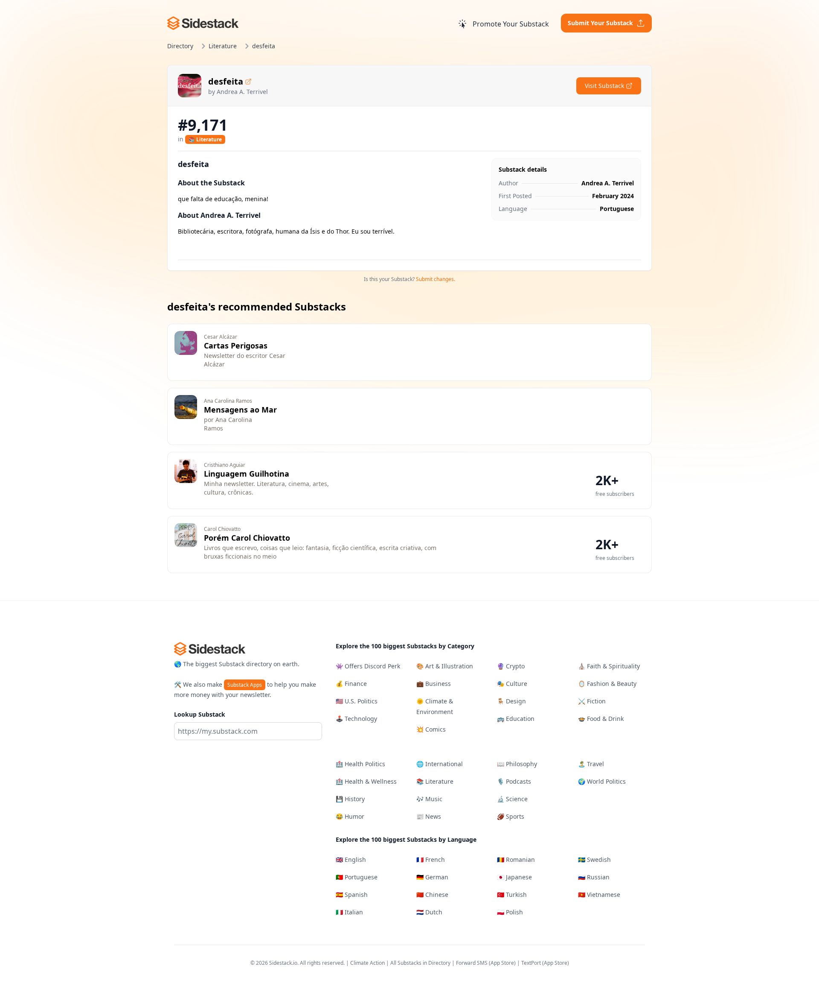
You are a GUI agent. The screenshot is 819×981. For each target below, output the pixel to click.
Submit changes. (435, 279)
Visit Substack (604, 86)
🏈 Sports (510, 816)
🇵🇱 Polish (510, 912)
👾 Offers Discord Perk (368, 666)
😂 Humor (350, 816)
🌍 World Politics (602, 781)
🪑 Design (511, 701)
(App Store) (503, 962)
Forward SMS (472, 962)
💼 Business (433, 683)
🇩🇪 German (432, 877)
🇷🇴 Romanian (516, 859)
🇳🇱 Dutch (429, 912)
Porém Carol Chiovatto (247, 538)
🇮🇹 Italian (349, 912)
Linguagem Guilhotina (246, 474)
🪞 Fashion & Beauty (607, 683)
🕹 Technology (356, 719)
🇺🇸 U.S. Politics (357, 701)
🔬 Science (512, 799)
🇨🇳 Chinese (432, 894)
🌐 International (439, 764)
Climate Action (367, 962)
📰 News (428, 816)
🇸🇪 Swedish (594, 859)
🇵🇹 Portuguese (357, 877)
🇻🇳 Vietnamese (599, 894)
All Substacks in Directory (420, 962)
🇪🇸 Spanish (352, 894)
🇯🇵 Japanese (514, 877)
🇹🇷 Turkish (512, 894)
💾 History (350, 799)
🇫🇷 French (430, 859)
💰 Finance (351, 683)
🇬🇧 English (351, 859)
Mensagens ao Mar (240, 409)
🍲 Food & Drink (601, 719)
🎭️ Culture (512, 683)
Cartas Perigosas (235, 345)
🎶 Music (429, 799)
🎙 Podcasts (514, 781)
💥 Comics (431, 729)
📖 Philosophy (517, 764)
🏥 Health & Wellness (366, 781)
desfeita (225, 81)
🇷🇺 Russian (594, 877)
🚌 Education (515, 719)
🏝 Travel (591, 764)
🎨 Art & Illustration (444, 666)
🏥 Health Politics (360, 764)
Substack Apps (244, 684)
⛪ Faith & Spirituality (609, 666)
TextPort (531, 962)
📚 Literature (205, 139)
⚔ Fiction (592, 701)
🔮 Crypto (511, 666)
